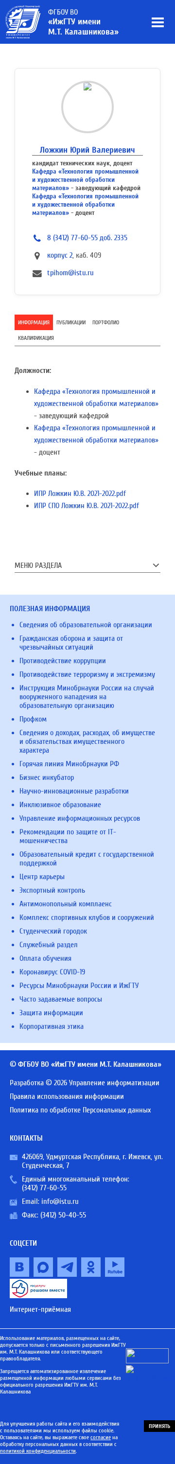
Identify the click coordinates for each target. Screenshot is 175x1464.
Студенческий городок (53, 931)
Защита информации (51, 1012)
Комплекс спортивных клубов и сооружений (86, 917)
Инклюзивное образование (60, 804)
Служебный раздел (48, 944)
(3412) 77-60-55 (44, 1187)
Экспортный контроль (52, 890)
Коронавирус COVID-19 (52, 972)
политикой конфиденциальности (38, 1450)
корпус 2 (59, 255)
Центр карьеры (42, 876)
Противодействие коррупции (62, 660)
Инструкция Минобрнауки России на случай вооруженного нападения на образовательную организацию (86, 697)
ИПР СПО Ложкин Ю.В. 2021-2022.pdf (86, 505)
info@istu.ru (60, 1201)
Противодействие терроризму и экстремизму (87, 674)
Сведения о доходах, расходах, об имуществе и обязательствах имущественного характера (87, 741)
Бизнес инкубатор (46, 777)
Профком (33, 719)
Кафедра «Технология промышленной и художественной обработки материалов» (85, 179)
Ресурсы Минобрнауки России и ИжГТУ (79, 985)
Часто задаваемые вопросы (60, 999)
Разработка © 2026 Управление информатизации (84, 1082)
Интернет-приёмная (40, 1309)
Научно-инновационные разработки (74, 791)
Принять (159, 1426)
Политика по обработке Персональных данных (80, 1110)
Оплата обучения (45, 958)
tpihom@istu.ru (70, 272)
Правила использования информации (67, 1096)
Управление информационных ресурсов (79, 818)
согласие (100, 1437)
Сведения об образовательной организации (85, 624)
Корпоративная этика (51, 1026)
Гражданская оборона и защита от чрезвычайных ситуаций (71, 643)
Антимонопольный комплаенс (65, 904)
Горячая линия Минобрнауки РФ (69, 763)
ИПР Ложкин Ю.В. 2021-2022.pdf (80, 493)
